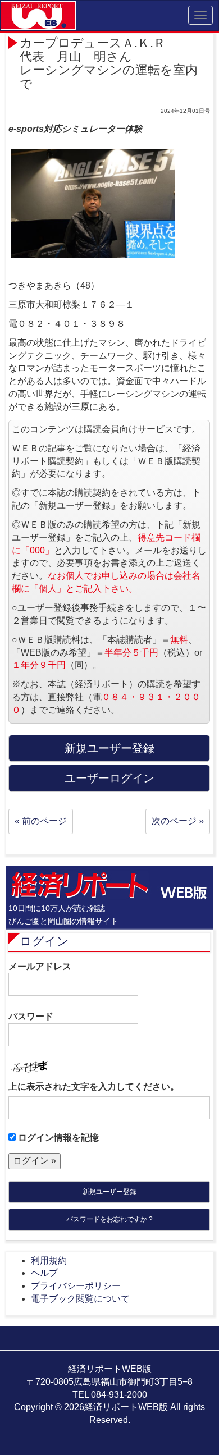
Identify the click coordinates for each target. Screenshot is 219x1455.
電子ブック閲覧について (80, 1298)
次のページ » (178, 821)
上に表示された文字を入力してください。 (93, 1086)
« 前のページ (41, 821)
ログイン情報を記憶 (57, 1137)
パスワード (30, 1016)
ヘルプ (44, 1273)
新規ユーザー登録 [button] (109, 748)
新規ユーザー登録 (109, 1192)
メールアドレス (39, 966)
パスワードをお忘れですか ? (109, 1219)
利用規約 (49, 1260)
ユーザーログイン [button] (109, 778)
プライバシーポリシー (76, 1286)
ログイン (44, 941)
